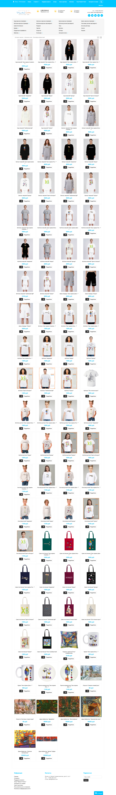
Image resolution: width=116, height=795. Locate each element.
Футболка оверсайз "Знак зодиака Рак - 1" (91, 227)
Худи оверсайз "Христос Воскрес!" (91, 95)
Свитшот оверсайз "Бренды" (24, 195)
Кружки (16, 28)
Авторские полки (63, 33)
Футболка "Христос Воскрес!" (25, 390)
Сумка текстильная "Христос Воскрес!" (25, 619)
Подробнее (27, 69)
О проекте (36, 1)
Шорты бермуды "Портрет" (25, 326)
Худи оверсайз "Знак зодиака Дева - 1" (69, 62)
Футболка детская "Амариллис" (91, 423)
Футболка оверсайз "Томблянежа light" (25, 293)
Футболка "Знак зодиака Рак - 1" (25, 358)
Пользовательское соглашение (22, 787)
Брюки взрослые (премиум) (65, 21)
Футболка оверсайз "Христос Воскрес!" (91, 261)
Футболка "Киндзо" (69, 358)
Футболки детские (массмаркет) (66, 23)
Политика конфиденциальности (22, 788)
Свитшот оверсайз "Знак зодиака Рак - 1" (46, 161)
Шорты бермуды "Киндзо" (91, 293)
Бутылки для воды (85, 25)
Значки (83, 28)
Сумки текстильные (18, 25)
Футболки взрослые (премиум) (21, 23)
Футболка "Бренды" (91, 358)
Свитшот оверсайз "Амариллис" (69, 161)
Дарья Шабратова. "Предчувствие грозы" (91, 719)
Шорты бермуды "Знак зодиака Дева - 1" (69, 293)
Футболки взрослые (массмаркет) (44, 23)
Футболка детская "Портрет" (69, 455)
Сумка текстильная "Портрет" (25, 651)
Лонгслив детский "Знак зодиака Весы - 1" (47, 487)
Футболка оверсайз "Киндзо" (47, 261)
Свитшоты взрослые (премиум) (43, 21)
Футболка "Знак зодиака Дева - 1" (91, 326)
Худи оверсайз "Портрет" (47, 128)
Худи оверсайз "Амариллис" (25, 95)
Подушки (38, 25)
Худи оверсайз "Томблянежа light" (25, 128)
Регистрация (22, 1)
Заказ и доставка (63, 1)
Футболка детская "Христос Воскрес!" (91, 455)
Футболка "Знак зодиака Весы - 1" (69, 326)
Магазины (71, 1)
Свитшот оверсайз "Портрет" (91, 195)
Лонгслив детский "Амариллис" (25, 521)
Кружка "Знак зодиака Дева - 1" (25, 685)
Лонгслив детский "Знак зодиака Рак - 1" (91, 487)
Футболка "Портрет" (69, 390)
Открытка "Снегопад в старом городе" (25, 719)
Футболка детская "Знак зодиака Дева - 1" (47, 423)
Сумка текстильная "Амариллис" (47, 587)
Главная (29, 1)
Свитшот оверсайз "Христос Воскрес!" (47, 195)
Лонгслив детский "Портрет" (91, 521)
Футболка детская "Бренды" (46, 455)
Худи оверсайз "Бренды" (69, 95)
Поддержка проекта (46, 1)
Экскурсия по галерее (93, 1)
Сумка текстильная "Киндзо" (69, 587)
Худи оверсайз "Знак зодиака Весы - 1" (47, 62)
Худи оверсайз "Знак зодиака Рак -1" (91, 62)
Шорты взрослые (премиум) (87, 21)
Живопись (16, 33)
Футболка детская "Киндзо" (25, 455)
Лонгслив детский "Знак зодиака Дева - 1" (69, 487)
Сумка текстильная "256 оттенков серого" (91, 619)
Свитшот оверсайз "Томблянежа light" (69, 195)
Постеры (61, 30)
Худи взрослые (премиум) (20, 21)
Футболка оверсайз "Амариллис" (24, 261)
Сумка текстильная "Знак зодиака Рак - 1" (25, 587)
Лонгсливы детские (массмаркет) (89, 23)
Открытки (38, 30)
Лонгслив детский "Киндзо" (47, 521)
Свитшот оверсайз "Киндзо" (91, 161)
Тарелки (38, 28)
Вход (16, 1)
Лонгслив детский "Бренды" (69, 521)
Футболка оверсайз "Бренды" (69, 261)
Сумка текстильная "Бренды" (91, 587)
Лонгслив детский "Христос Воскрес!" (24, 553)
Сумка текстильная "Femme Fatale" (69, 619)
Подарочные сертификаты (20, 30)
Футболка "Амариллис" (47, 358)
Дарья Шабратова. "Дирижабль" (47, 719)
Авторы (55, 1)
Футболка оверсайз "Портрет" (47, 293)
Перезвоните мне (45, 12)
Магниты (61, 28)
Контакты (101, 5)
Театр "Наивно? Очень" (81, 1)
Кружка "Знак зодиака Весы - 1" (91, 651)
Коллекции (39, 33)
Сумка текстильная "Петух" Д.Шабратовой (47, 651)
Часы (60, 25)
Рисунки (83, 30)
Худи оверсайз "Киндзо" (46, 95)
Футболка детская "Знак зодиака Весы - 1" (25, 423)
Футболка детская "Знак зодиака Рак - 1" (69, 423)
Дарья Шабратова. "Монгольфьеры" (69, 719)
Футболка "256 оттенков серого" (91, 390)
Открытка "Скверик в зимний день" (91, 685)
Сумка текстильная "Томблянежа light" (47, 619)
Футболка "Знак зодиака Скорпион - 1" (47, 326)
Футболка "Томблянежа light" (47, 390)
